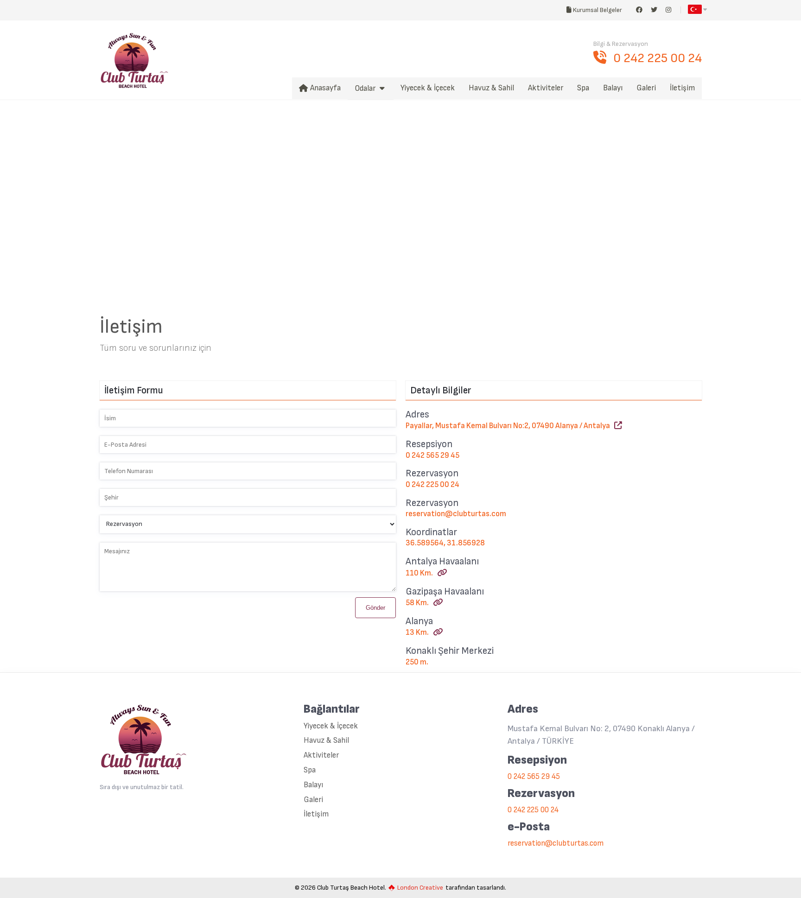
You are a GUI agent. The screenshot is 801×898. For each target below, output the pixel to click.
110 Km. (421, 573)
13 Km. (419, 632)
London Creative (420, 888)
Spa (310, 770)
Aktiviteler (321, 755)
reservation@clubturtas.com (456, 514)
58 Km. (419, 602)
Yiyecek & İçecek (331, 726)
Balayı (313, 785)
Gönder (375, 607)
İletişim (316, 814)
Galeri (313, 800)
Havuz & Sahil (326, 741)
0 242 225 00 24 (657, 58)
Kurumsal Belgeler (597, 10)
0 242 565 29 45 (432, 455)
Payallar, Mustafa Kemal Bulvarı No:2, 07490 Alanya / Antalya (510, 425)
